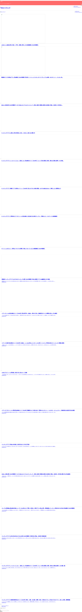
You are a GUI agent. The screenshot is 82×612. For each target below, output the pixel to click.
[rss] (81, 3)
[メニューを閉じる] (0, 0)
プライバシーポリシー (5, 605)
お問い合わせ (4, 606)
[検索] (81, 4)
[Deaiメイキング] (5, 7)
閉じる (1, 611)
